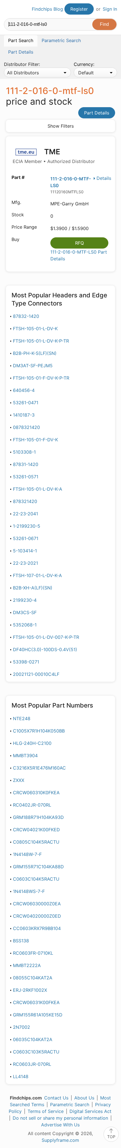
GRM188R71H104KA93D (38, 817)
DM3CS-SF (25, 612)
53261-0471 (25, 402)
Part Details (96, 113)
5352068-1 (25, 625)
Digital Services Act (90, 1111)
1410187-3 (24, 415)
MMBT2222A (27, 965)
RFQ (79, 243)
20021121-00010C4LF (36, 674)
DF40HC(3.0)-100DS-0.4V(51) (45, 649)
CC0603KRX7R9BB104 (37, 928)
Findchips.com (9, 9)
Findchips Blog (47, 9)
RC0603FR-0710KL (33, 953)
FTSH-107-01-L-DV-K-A (37, 575)
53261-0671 (25, 538)
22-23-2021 (25, 563)
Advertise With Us (60, 1125)
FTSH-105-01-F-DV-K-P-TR (41, 378)
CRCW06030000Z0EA (37, 903)
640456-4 (24, 390)
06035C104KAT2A (32, 1039)
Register (79, 9)
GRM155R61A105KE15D (37, 1015)
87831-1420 (25, 464)
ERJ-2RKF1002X (30, 990)
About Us (84, 1098)
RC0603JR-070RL (32, 1064)
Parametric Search (69, 1104)
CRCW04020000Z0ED (37, 916)
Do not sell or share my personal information (60, 1118)
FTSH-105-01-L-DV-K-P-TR (41, 341)
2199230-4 (25, 600)
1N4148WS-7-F (29, 891)
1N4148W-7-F (27, 854)
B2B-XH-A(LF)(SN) (32, 588)
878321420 (25, 501)
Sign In (110, 9)
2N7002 (21, 1027)
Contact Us (56, 1098)
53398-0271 (26, 662)
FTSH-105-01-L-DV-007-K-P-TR (46, 637)
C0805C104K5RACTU (36, 842)
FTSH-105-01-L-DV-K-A (37, 489)
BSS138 (21, 940)
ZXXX (18, 780)
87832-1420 (26, 316)
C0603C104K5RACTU (36, 879)
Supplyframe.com (60, 1140)
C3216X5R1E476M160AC (39, 768)
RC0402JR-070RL (32, 805)
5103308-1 (24, 452)
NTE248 (21, 718)
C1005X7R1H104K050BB (39, 731)
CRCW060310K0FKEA (36, 792)
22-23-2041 (25, 513)
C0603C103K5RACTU (36, 1052)
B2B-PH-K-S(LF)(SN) (35, 353)
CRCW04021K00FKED (36, 829)
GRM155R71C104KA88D (38, 866)
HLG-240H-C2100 (32, 743)
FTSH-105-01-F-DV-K (35, 439)
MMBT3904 (25, 755)
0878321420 (26, 427)
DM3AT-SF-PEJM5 (33, 365)
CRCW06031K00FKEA (36, 1002)
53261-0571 (25, 476)
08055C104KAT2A (32, 978)
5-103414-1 (25, 551)
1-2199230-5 (26, 526)
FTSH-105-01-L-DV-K (35, 328)
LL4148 (20, 1076)
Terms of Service (46, 1111)
